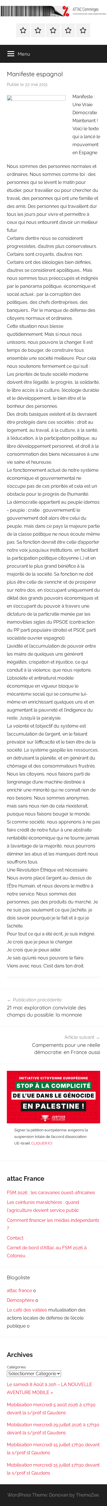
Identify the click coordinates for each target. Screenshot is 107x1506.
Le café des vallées (27, 1310)
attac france (19, 1290)
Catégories (16, 1367)
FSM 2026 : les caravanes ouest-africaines (51, 1192)
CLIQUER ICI (41, 1143)
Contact (15, 1238)
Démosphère (20, 1300)
